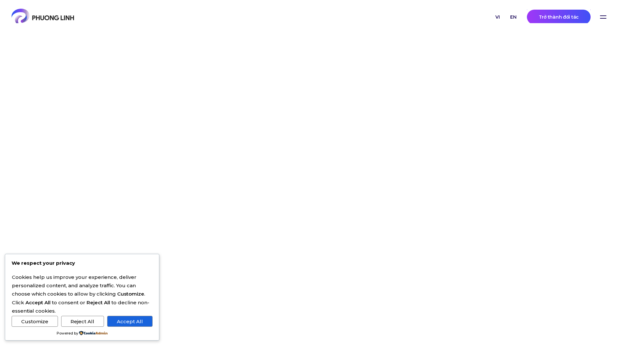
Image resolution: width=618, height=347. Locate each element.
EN (513, 17)
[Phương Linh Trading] (43, 17)
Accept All (130, 321)
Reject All (82, 321)
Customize (34, 321)
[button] (603, 17)
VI (497, 17)
